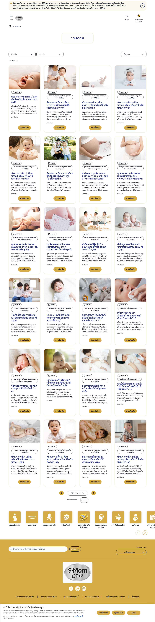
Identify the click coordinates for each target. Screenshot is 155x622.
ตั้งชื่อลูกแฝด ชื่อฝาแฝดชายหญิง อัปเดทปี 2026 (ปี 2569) (130, 247)
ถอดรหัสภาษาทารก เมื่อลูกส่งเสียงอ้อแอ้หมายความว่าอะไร (24, 99)
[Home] (19, 18)
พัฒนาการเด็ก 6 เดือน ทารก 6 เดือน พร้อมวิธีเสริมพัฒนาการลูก (22, 176)
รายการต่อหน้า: (73, 500)
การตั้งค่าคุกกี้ (103, 613)
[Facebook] (71, 588)
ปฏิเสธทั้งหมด (118, 613)
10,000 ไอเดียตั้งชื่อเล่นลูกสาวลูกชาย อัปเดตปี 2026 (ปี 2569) (58, 318)
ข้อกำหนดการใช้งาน (49, 597)
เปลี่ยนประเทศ (129, 552)
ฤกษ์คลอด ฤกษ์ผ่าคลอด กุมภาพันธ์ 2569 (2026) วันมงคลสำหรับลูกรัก (24, 247)
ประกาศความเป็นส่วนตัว (25, 597)
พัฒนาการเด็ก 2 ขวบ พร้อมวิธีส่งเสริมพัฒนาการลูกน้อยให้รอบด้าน (60, 176)
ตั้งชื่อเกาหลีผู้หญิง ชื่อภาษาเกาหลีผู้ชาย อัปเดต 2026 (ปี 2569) (94, 247)
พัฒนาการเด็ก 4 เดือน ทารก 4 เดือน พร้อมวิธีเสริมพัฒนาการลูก (95, 105)
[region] (77, 613)
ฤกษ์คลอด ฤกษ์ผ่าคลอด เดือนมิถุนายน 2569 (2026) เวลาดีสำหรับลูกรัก (130, 176)
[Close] (142, 5)
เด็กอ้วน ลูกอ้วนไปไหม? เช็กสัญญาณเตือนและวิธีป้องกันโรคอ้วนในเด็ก (59, 383)
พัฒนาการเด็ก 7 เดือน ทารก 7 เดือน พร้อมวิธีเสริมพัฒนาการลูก (60, 459)
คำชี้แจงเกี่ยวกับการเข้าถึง (115, 597)
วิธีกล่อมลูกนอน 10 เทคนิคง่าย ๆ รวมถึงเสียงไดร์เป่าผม (24, 388)
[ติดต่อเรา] (84, 588)
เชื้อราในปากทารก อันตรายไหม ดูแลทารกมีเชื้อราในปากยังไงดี (129, 315)
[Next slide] (145, 532)
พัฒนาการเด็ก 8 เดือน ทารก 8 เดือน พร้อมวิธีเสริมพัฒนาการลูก (93, 459)
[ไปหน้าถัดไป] (93, 493)
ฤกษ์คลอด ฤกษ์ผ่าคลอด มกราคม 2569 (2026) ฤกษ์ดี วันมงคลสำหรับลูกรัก (95, 176)
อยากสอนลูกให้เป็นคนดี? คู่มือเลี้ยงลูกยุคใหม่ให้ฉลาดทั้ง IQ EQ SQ (94, 318)
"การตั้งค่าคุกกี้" (78, 616)
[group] (15, 518)
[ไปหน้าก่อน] (61, 493)
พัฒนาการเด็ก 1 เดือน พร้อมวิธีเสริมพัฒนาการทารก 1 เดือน (22, 459)
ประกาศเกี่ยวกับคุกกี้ (71, 597)
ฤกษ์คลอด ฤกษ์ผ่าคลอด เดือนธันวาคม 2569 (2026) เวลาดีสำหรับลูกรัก (59, 247)
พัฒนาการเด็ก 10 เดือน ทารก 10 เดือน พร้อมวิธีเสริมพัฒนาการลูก (58, 105)
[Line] (77, 588)
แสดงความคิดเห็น (92, 597)
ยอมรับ (134, 613)
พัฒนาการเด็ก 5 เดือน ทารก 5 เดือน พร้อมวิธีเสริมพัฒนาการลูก (130, 105)
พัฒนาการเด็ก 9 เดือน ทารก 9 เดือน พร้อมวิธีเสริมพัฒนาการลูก (130, 459)
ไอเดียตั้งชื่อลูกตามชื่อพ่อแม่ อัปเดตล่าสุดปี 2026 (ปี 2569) (24, 318)
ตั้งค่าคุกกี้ (135, 597)
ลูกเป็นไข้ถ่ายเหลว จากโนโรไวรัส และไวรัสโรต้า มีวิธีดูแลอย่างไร (129, 386)
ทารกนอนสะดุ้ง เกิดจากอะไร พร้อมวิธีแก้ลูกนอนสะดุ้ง (94, 388)
